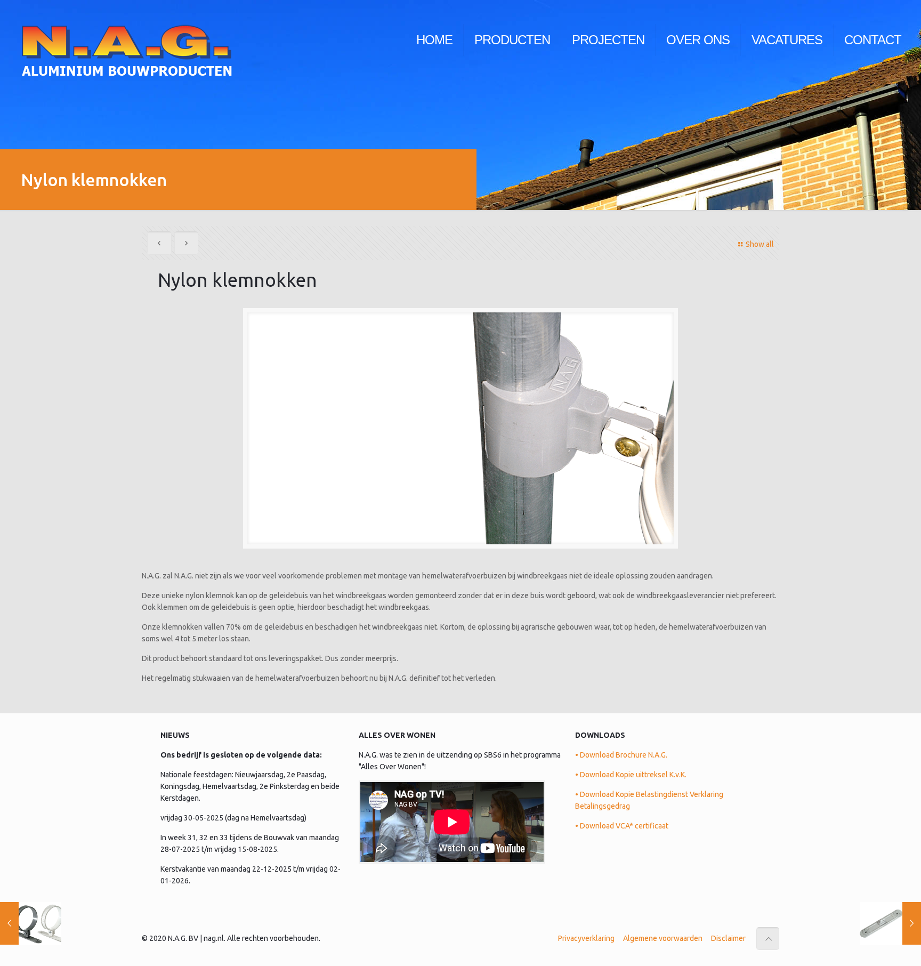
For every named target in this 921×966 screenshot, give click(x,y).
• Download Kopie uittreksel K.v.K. (630, 774)
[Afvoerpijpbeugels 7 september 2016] (30, 923)
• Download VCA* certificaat (621, 826)
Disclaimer (728, 938)
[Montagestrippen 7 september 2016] (890, 923)
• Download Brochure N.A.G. (621, 755)
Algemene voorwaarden (662, 938)
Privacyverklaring (586, 938)
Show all (760, 244)
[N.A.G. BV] (126, 40)
